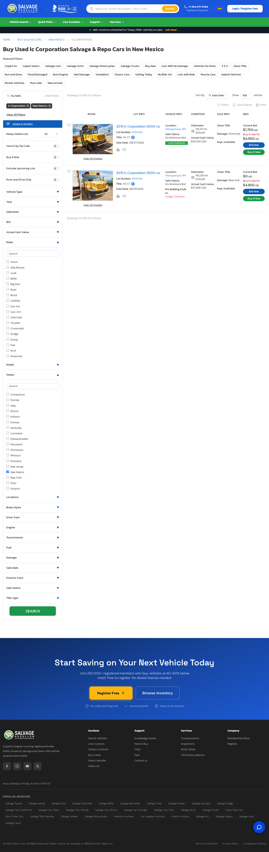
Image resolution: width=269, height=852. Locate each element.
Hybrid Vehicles (231, 74)
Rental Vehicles (14, 83)
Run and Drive (13, 74)
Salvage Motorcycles (102, 66)
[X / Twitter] (38, 766)
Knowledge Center (145, 738)
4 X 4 (225, 66)
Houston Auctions (124, 816)
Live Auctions (72, 22)
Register (232, 744)
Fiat (12, 345)
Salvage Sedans (69, 816)
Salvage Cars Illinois (106, 810)
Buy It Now (12, 157)
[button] (32, 192)
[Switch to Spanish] (219, 8)
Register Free (108, 693)
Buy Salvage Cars (30, 40)
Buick (13, 295)
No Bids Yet (165, 74)
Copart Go (11, 66)
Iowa (13, 405)
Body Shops (188, 749)
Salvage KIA (202, 816)
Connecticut (17, 394)
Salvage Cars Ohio (164, 810)
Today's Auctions (98, 749)
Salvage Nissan (176, 803)
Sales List (93, 766)
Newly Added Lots (17, 134)
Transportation (190, 738)
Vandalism (102, 74)
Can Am (15, 306)
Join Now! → (172, 30)
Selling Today (143, 74)
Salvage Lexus (13, 823)
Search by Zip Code (18, 146)
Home (6, 40)
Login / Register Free (245, 8)
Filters (225, 105)
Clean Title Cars (234, 810)
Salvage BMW (106, 803)
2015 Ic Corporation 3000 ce (138, 126)
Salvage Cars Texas (48, 810)
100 (245, 95)
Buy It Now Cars (14, 816)
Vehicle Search (19, 22)
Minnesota (16, 450)
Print (263, 105)
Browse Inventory (157, 693)
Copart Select (31, 66)
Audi (13, 273)
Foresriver (16, 356)
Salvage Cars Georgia (135, 810)
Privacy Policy (230, 844)
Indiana (15, 417)
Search (169, 8)
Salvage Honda (37, 803)
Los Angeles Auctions (153, 816)
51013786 (137, 179)
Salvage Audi (246, 816)
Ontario (15, 489)
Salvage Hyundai (201, 803)
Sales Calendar (97, 760)
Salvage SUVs (75, 66)
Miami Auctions (180, 816)
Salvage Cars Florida (77, 810)
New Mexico (57, 40)
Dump (14, 340)
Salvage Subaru (224, 816)
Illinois (14, 411)
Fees (137, 755)
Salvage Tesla (154, 803)
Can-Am (15, 312)
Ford (13, 351)
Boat (13, 290)
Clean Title (240, 66)
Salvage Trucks (130, 66)
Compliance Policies (254, 844)
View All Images (92, 159)
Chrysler (15, 323)
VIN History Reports (193, 755)
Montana (15, 461)
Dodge (14, 334)
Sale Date (217, 95)
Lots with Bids (186, 74)
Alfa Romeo (17, 267)
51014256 (137, 132)
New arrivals (55, 83)
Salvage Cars (53, 66)
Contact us (140, 760)
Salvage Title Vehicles (42, 816)
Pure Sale (36, 83)
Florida (14, 400)
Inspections (188, 744)
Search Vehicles (97, 738)
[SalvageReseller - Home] (23, 9)
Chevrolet (16, 317)
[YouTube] (27, 766)
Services (116, 22)
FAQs (137, 749)
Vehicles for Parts (205, 66)
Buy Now (150, 66)
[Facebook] (7, 766)
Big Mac (15, 284)
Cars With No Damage (174, 66)
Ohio (13, 483)
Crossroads (17, 328)
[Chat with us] (259, 827)
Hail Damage (82, 74)
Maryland (16, 444)
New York (15, 478)
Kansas (14, 422)
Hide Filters (51, 96)
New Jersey (16, 467)
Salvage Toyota (14, 803)
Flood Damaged (37, 74)
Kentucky (15, 428)
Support (95, 22)
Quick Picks (45, 22)
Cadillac (15, 301)
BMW (13, 279)
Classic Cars (122, 74)
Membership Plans (238, 738)
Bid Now (254, 145)
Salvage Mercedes (130, 803)
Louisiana (16, 433)
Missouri (15, 455)
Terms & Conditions (207, 844)
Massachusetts (19, 439)
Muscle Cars (208, 74)
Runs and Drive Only (18, 180)
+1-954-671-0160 (198, 7)
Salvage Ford (59, 803)
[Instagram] (17, 766)
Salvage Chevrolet (82, 803)
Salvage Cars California (19, 810)
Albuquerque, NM (175, 129)
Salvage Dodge (225, 803)
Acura (14, 262)
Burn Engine (60, 74)
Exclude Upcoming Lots (20, 168)
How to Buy (141, 744)
